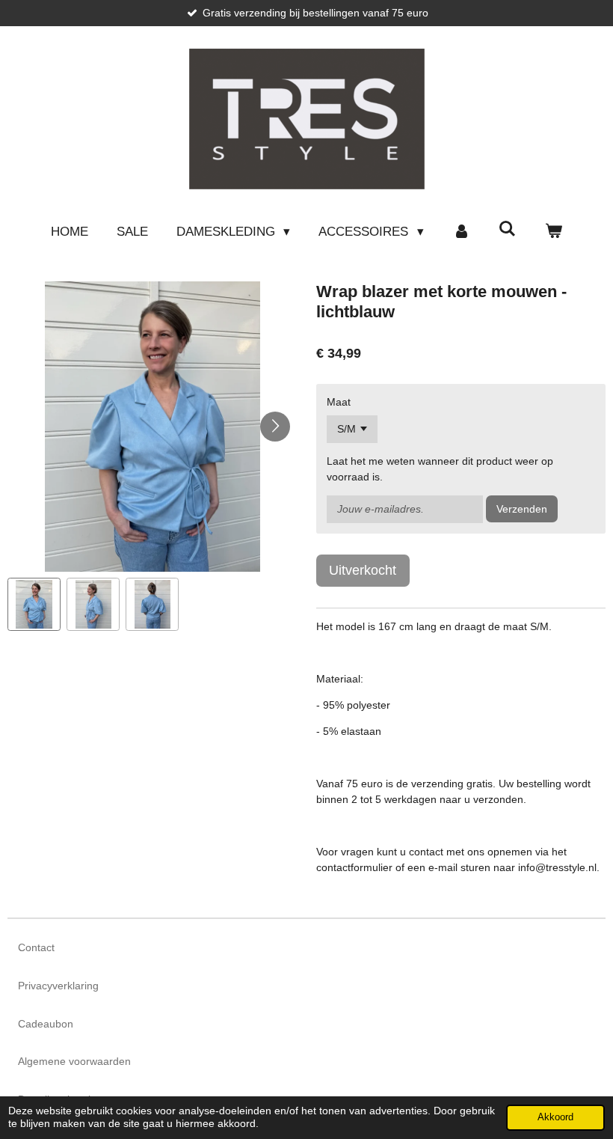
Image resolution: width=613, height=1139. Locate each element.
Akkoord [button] (555, 1117)
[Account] (461, 232)
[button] (34, 604)
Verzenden (521, 509)
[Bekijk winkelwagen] (554, 232)
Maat (339, 402)
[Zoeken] (507, 230)
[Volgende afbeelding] (275, 427)
